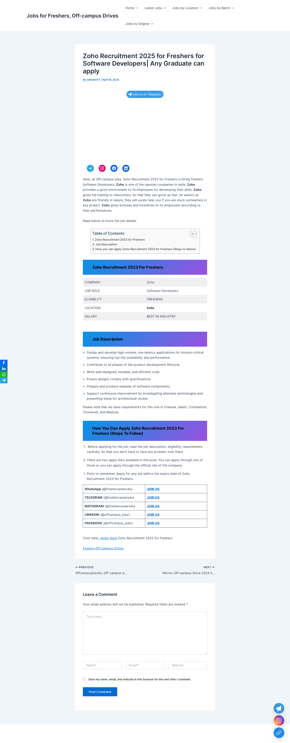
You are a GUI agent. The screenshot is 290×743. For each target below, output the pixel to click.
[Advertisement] (145, 132)
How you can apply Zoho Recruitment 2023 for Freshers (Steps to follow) (145, 249)
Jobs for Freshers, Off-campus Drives (72, 16)
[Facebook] (3, 363)
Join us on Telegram (147, 94)
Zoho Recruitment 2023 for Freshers (120, 239)
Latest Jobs (153, 8)
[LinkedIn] (3, 369)
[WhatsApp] (3, 374)
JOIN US (153, 489)
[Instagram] (279, 720)
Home (129, 8)
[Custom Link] (279, 732)
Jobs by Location (185, 8)
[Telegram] (3, 380)
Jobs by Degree (137, 24)
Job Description (106, 244)
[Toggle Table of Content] (191, 234)
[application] (136, 8)
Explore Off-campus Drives (103, 548)
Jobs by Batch (219, 8)
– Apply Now (108, 538)
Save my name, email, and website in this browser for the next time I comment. (139, 679)
